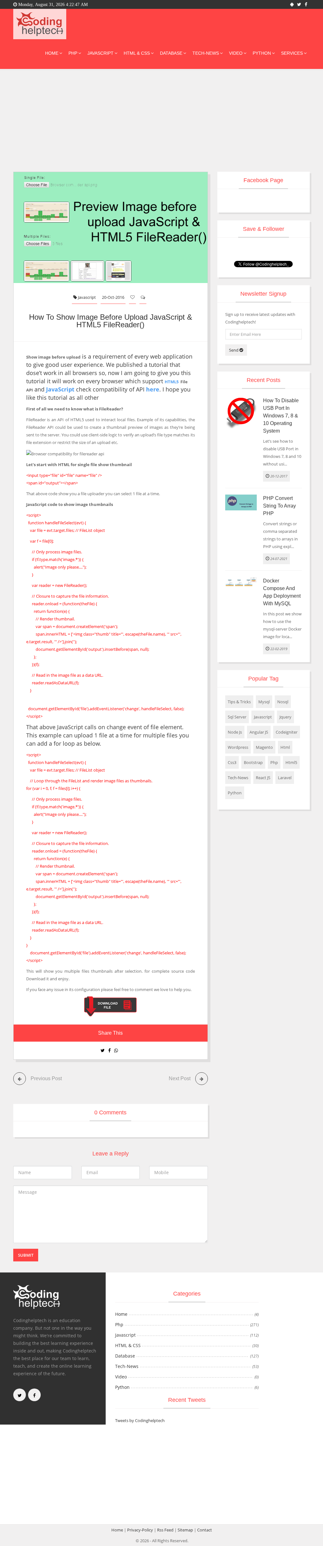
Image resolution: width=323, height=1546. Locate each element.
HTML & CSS (137, 53)
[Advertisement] (161, 116)
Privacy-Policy (140, 1530)
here (152, 389)
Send (234, 350)
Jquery (285, 717)
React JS (263, 777)
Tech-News (205, 53)
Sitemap (185, 1530)
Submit (25, 1255)
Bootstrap (253, 762)
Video (236, 53)
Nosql (282, 702)
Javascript (100, 53)
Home (51, 53)
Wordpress (238, 747)
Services (292, 53)
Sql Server (237, 717)
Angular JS (259, 732)
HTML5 (172, 382)
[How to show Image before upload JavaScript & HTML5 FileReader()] (110, 1006)
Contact (204, 1530)
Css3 (232, 762)
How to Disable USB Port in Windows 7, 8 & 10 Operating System (281, 416)
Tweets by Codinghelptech (140, 1420)
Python (262, 53)
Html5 (291, 762)
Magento (264, 747)
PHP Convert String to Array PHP (279, 506)
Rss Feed (165, 1530)
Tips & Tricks (239, 702)
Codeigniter (286, 732)
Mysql (264, 702)
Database (171, 53)
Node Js (235, 732)
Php (72, 53)
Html (285, 747)
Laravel (284, 777)
